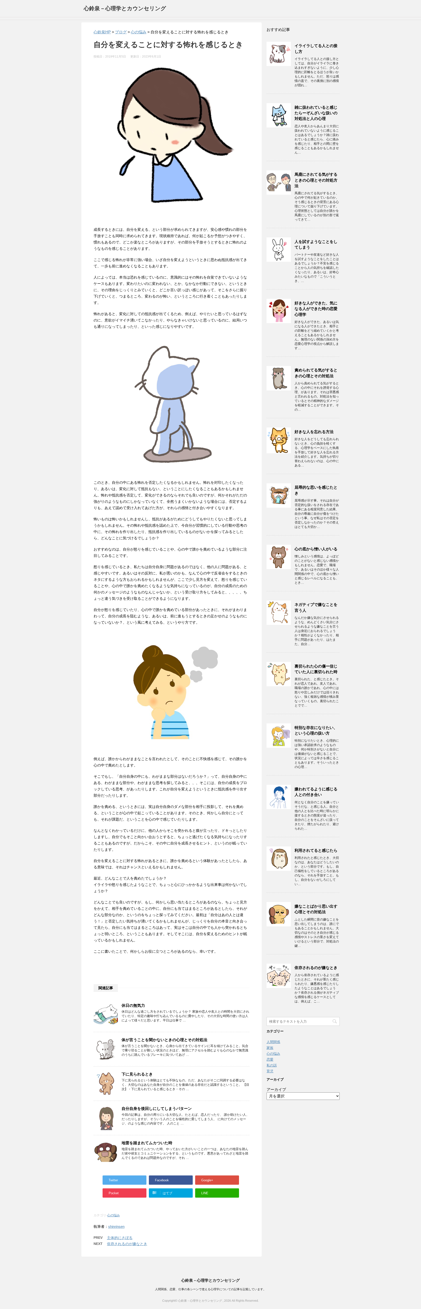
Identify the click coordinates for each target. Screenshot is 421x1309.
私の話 (272, 1065)
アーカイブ (276, 1089)
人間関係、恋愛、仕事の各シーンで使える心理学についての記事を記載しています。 (210, 1289)
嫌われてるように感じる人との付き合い (316, 792)
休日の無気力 (133, 1005)
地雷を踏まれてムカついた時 (147, 1143)
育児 (270, 1071)
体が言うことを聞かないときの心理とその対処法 (164, 1040)
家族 (270, 1048)
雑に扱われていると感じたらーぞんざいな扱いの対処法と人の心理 (316, 113)
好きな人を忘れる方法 (314, 432)
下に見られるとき (137, 1074)
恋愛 (270, 1059)
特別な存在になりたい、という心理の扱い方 (316, 730)
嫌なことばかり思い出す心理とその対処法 (316, 909)
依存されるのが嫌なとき (127, 1244)
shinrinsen (116, 1226)
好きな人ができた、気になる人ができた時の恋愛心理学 (316, 309)
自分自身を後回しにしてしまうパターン (157, 1108)
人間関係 (273, 1042)
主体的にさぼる (120, 1238)
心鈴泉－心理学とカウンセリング (125, 8)
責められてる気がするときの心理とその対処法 (316, 373)
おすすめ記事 (278, 30)
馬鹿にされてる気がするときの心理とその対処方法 (316, 180)
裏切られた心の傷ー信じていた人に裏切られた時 (316, 669)
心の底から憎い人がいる (316, 549)
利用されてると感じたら (316, 850)
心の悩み (113, 1215)
